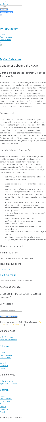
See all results (6, 12)
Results (4, 9)
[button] (5, 269)
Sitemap (4, 346)
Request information (9, 316)
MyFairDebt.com (9, 28)
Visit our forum (8, 275)
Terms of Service (14, 325)
